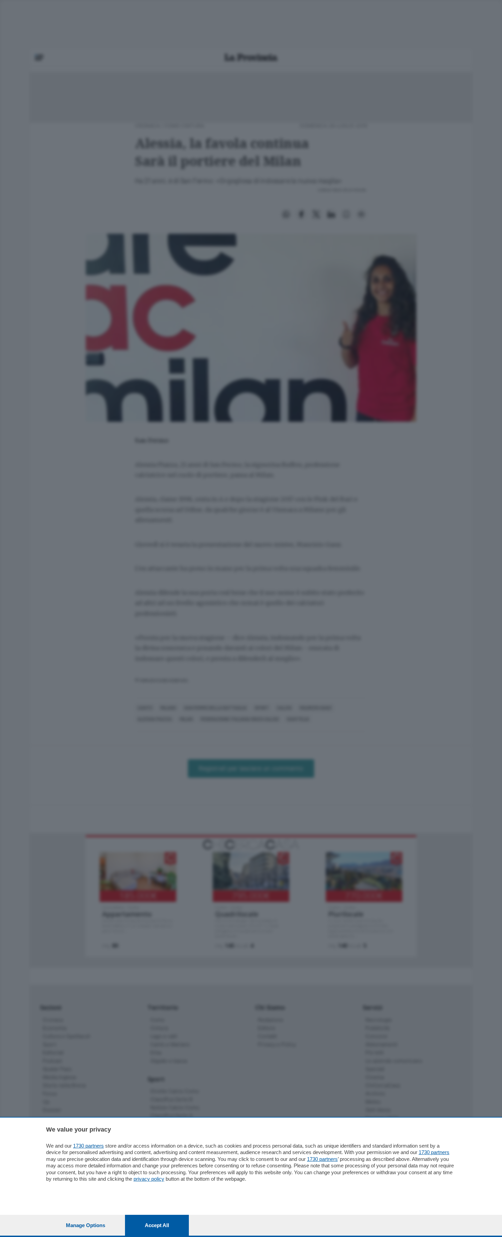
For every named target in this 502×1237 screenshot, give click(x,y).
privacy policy (149, 1179)
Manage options (85, 1225)
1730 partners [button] (88, 1146)
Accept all (157, 1225)
